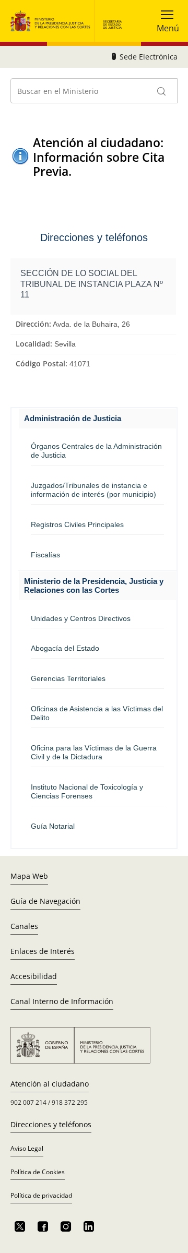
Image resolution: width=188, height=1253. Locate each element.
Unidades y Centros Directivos (81, 618)
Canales (24, 926)
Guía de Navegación (45, 901)
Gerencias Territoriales (68, 678)
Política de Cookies (37, 1171)
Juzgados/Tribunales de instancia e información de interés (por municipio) (93, 489)
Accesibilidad (33, 976)
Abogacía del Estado (65, 648)
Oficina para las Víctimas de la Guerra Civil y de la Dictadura (94, 752)
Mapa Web (29, 876)
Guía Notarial (53, 826)
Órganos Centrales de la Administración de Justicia (96, 450)
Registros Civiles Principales (77, 524)
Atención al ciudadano (49, 1084)
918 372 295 (70, 1102)
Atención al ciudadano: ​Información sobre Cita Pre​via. (100, 157)
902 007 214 (28, 1102)
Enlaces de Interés (42, 951)
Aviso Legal (26, 1148)
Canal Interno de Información (61, 1001)
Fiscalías (45, 555)
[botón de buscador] (162, 91)
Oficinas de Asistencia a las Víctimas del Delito (97, 713)
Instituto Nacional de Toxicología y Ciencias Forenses (87, 791)
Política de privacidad (41, 1195)
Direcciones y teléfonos (50, 1124)
